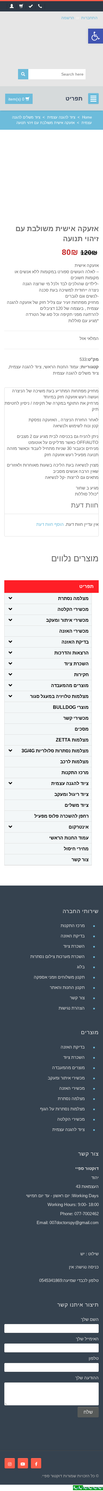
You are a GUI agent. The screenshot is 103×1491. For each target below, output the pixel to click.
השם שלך (90, 1319)
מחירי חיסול (76, 848)
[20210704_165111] (26, 207)
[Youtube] (23, 1463)
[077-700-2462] (40, 6)
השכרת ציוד (76, 663)
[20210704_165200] (69, 183)
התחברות (89, 17)
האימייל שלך (87, 1338)
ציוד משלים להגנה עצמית (76, 373)
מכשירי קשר (76, 718)
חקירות (81, 674)
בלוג (81, 966)
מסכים (82, 729)
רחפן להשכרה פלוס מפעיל (61, 816)
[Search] (23, 74)
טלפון (94, 1358)
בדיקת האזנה (75, 642)
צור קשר (80, 859)
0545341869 (50, 1280)
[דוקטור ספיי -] (51, 43)
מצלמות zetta (72, 739)
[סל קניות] (21, 6)
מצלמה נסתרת (73, 598)
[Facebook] (36, 1463)
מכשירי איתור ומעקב (67, 620)
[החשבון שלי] (11, 6)
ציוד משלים (77, 805)
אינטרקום (79, 827)
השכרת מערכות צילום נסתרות (57, 956)
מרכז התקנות (75, 772)
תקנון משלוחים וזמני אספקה (59, 977)
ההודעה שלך (87, 1377)
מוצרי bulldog (71, 707)
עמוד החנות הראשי (61, 366)
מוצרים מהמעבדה (70, 685)
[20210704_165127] (26, 190)
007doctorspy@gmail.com (74, 1222)
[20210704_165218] (26, 176)
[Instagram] (10, 1463)
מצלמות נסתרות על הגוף (62, 1108)
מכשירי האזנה (74, 631)
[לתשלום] (30, 6)
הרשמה (67, 17)
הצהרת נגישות (72, 1008)
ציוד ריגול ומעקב (71, 794)
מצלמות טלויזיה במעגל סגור (59, 696)
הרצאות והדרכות (71, 652)
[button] (95, 36)
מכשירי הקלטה (73, 609)
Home (87, 117)
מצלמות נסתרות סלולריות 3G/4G (55, 750)
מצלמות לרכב (74, 761)
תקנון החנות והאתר (67, 987)
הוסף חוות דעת (50, 524)
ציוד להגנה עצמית (61, 117)
